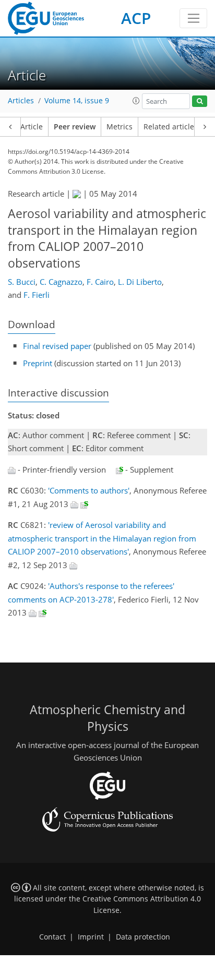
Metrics (119, 126)
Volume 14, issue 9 (76, 100)
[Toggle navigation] (193, 18)
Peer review (74, 126)
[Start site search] (199, 101)
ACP (136, 18)
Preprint (37, 363)
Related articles (171, 126)
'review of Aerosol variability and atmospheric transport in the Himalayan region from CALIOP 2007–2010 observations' (102, 538)
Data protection (143, 937)
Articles (21, 100)
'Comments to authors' (88, 490)
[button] (136, 100)
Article (31, 126)
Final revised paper (57, 346)
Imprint (91, 937)
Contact (52, 937)
